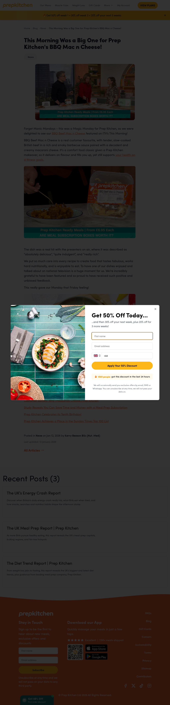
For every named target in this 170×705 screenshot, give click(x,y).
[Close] (155, 309)
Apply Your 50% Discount (122, 365)
